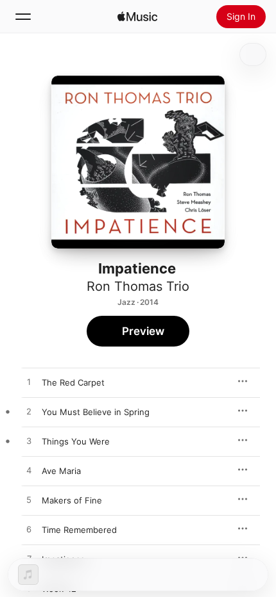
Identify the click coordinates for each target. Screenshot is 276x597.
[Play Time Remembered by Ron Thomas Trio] (29, 530)
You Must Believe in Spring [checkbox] (96, 412)
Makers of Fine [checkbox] (72, 500)
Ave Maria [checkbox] (61, 471)
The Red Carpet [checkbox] (73, 382)
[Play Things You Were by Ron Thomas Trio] (29, 441)
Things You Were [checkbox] (76, 441)
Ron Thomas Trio (138, 286)
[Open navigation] (23, 17)
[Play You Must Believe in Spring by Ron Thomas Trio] (29, 412)
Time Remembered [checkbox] (79, 530)
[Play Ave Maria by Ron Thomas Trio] (29, 471)
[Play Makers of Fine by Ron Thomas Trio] (29, 500)
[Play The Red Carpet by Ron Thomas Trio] (29, 382)
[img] (137, 16)
